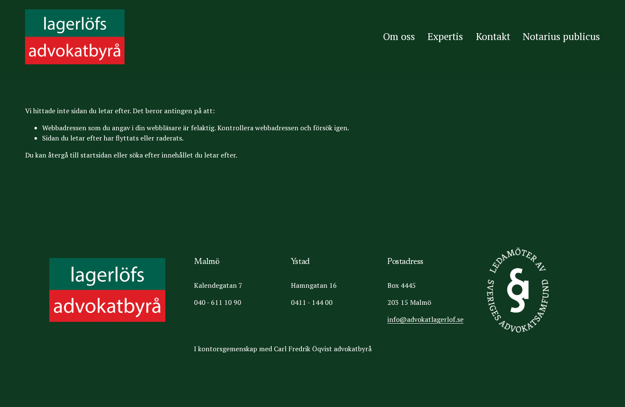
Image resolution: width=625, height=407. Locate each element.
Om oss (399, 36)
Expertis (445, 36)
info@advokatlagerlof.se (425, 319)
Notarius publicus (561, 36)
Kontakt (493, 36)
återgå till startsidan (80, 155)
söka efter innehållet (161, 155)
